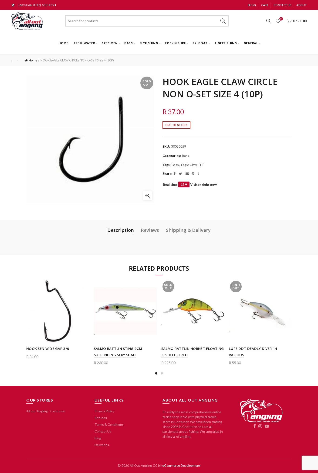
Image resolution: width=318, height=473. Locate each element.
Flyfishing (148, 43)
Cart (264, 5)
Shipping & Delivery (188, 230)
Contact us (282, 5)
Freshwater (84, 43)
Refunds (101, 418)
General (251, 43)
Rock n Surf (175, 43)
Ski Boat (200, 43)
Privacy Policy (104, 411)
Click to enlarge (147, 195)
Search (223, 21)
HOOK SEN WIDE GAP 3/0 (47, 348)
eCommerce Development (181, 465)
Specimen (110, 43)
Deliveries (102, 445)
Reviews (150, 230)
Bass (128, 43)
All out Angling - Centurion (45, 411)
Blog (252, 5)
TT (201, 165)
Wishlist (281, 18)
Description (120, 230)
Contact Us (103, 431)
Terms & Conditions (109, 424)
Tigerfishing (225, 43)
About (301, 5)
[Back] (15, 60)
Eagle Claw (189, 165)
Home (63, 43)
